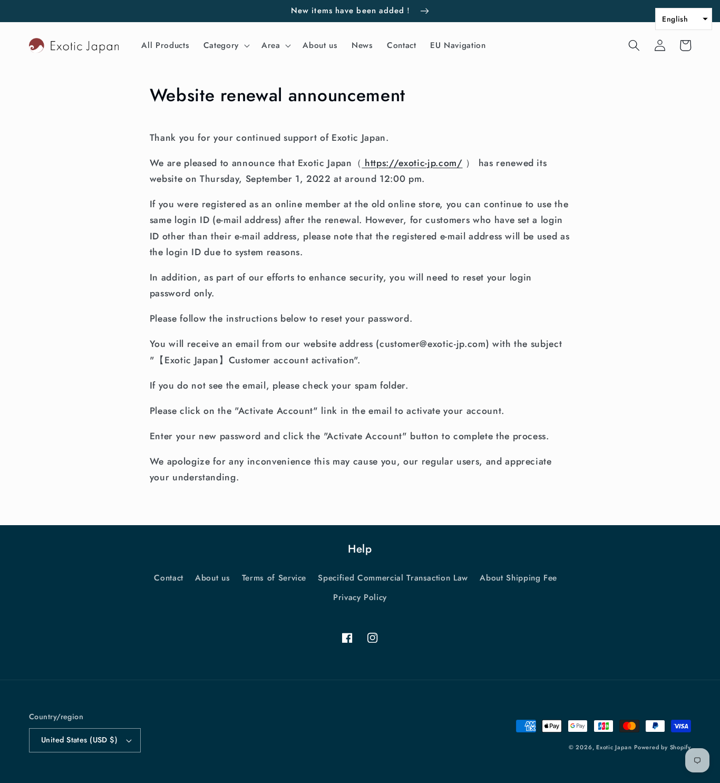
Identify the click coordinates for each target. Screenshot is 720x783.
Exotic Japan (613, 747)
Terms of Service (274, 578)
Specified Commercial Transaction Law (393, 578)
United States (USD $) (79, 739)
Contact (168, 578)
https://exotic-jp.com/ (412, 163)
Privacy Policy (360, 597)
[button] (226, 45)
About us (212, 578)
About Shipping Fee (518, 578)
